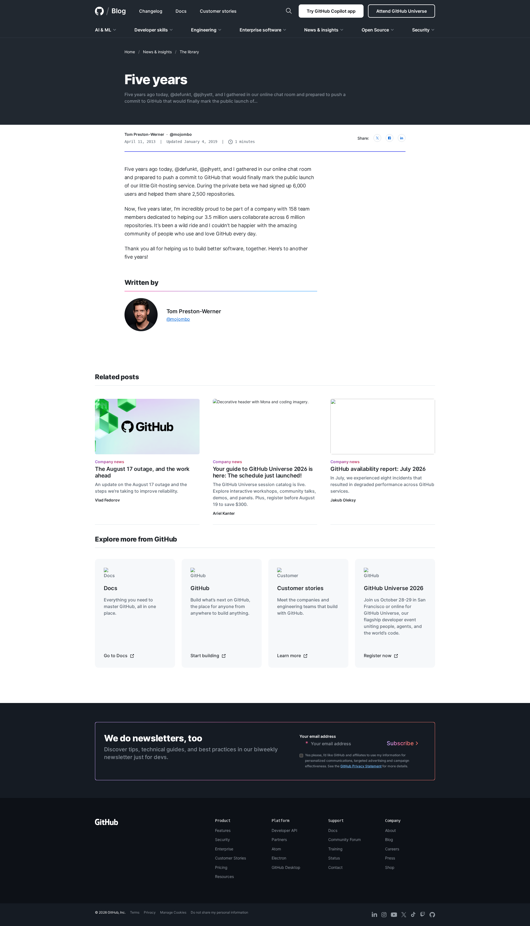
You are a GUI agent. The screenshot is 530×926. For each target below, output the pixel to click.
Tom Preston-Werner (144, 134)
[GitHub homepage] (99, 11)
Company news (109, 461)
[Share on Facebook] (389, 138)
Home (129, 51)
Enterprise (224, 849)
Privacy (150, 912)
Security (222, 839)
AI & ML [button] (103, 30)
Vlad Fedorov (107, 500)
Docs (332, 830)
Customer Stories (230, 858)
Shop (389, 867)
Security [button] (421, 30)
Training (335, 849)
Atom (276, 849)
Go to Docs (116, 655)
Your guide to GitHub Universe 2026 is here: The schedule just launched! (263, 472)
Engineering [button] (203, 30)
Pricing (221, 867)
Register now (378, 655)
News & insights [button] (321, 30)
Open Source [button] (375, 30)
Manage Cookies (173, 912)
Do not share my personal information (219, 912)
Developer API (284, 830)
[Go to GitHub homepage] (106, 823)
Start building (205, 655)
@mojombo (181, 134)
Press (390, 858)
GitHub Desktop (286, 867)
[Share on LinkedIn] (402, 138)
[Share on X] (377, 138)
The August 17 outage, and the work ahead (142, 472)
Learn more (289, 655)
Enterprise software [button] (260, 30)
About (390, 830)
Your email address (318, 736)
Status (334, 858)
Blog (119, 11)
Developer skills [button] (151, 30)
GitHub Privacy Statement (360, 766)
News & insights (157, 51)
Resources (224, 876)
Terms (134, 912)
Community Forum (344, 839)
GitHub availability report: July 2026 (378, 469)
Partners (279, 839)
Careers (392, 849)
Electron (279, 858)
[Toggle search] (288, 11)
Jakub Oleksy (343, 500)
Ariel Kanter (224, 513)
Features (222, 830)
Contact (335, 867)
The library (189, 51)
